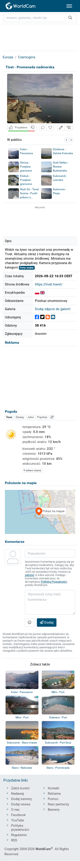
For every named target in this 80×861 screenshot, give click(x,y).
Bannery (54, 810)
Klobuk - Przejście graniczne (26, 180)
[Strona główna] (20, 6)
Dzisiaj (20, 417)
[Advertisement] (40, 221)
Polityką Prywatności (54, 581)
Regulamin (19, 835)
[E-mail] (53, 317)
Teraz (9, 417)
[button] (61, 127)
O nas (15, 810)
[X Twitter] (42, 317)
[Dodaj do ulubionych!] (50, 127)
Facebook (18, 815)
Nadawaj (17, 794)
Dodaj (48, 622)
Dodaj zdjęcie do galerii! (52, 309)
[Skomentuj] (43, 127)
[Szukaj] (70, 18)
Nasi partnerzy (58, 804)
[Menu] (69, 6)
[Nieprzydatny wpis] (32, 127)
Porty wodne (27, 267)
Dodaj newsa (20, 804)
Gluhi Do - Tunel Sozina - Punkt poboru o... (29, 193)
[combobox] (40, 18)
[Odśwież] (52, 417)
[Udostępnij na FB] (37, 317)
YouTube (17, 820)
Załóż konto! (20, 788)
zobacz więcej (33, 470)
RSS (14, 840)
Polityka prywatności (20, 828)
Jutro (30, 417)
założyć (29, 575)
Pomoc (53, 799)
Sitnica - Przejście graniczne (26, 166)
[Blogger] (48, 317)
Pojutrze (42, 417)
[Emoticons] (29, 622)
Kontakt (53, 788)
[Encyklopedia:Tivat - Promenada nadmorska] (37, 293)
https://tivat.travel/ (48, 284)
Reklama (54, 794)
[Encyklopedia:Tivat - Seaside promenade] (42, 293)
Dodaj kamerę (21, 799)
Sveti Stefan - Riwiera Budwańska (60, 166)
